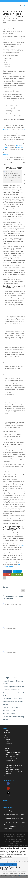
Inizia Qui (8, 739)
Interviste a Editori (9, 710)
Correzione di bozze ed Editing (13, 752)
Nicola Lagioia (6, 129)
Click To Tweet (17, 115)
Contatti (6, 776)
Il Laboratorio (9, 746)
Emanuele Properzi (9, 19)
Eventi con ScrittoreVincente (12, 707)
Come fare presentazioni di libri (13, 687)
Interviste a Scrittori (9, 713)
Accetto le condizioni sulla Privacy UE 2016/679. (18, 861)
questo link (21, 545)
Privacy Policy (7, 803)
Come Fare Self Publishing (11, 690)
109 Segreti (9, 743)
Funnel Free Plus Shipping (12, 769)
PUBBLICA (6, 748)
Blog (5, 735)
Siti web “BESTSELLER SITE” (12, 763)
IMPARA (6, 737)
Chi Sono (6, 730)
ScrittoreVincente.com (10, 845)
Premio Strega (12, 29)
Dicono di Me (7, 732)
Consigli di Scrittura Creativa (12, 698)
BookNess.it (20, 845)
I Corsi (7, 741)
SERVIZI (6, 750)
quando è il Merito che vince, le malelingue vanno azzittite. (13, 109)
